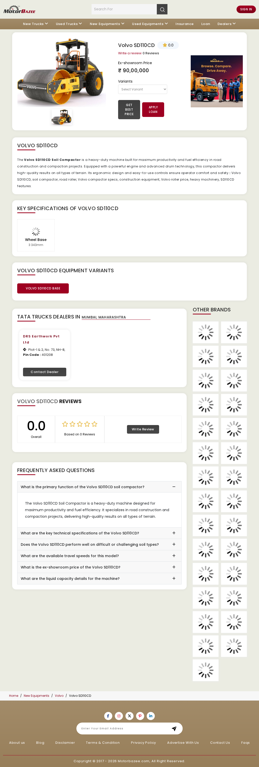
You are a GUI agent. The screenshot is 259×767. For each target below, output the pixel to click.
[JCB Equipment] (205, 477)
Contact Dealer (44, 371)
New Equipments (36, 696)
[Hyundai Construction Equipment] (205, 453)
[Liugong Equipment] (205, 549)
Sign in (246, 9)
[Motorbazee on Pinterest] (140, 716)
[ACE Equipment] (205, 332)
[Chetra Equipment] (234, 405)
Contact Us (220, 742)
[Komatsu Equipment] (205, 501)
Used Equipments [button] (148, 23)
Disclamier (65, 742)
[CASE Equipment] (234, 380)
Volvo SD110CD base (43, 288)
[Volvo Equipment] (205, 670)
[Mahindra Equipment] (205, 573)
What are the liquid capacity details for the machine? (70, 578)
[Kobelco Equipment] (234, 477)
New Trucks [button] (33, 23)
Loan (205, 23)
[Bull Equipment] (205, 380)
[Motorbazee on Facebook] (108, 716)
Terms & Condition (103, 742)
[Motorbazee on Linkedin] (151, 716)
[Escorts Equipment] (234, 428)
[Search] (162, 9)
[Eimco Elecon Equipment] (205, 428)
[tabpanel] (61, 72)
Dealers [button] (224, 23)
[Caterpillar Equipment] (205, 405)
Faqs (245, 742)
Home (13, 696)
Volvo (59, 696)
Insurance (184, 23)
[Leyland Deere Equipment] (234, 525)
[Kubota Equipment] (234, 501)
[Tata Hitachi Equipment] (205, 646)
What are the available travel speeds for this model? (70, 555)
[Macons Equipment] (234, 549)
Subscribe (176, 728)
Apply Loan (153, 109)
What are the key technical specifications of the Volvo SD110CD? (80, 533)
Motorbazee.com (133, 761)
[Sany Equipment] (205, 598)
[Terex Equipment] (234, 646)
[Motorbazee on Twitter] (129, 716)
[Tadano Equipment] (234, 622)
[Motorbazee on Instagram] (119, 716)
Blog (40, 742)
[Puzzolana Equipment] (234, 573)
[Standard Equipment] (205, 622)
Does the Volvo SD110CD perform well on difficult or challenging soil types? (90, 544)
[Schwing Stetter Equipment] (234, 598)
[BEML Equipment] (205, 356)
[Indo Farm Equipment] (234, 453)
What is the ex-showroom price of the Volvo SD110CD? (70, 567)
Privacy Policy (143, 742)
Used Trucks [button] (67, 23)
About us (17, 742)
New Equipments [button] (105, 23)
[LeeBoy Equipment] (205, 525)
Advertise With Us (183, 742)
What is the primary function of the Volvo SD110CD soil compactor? (82, 486)
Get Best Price (129, 109)
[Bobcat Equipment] (234, 356)
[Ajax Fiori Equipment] (234, 332)
